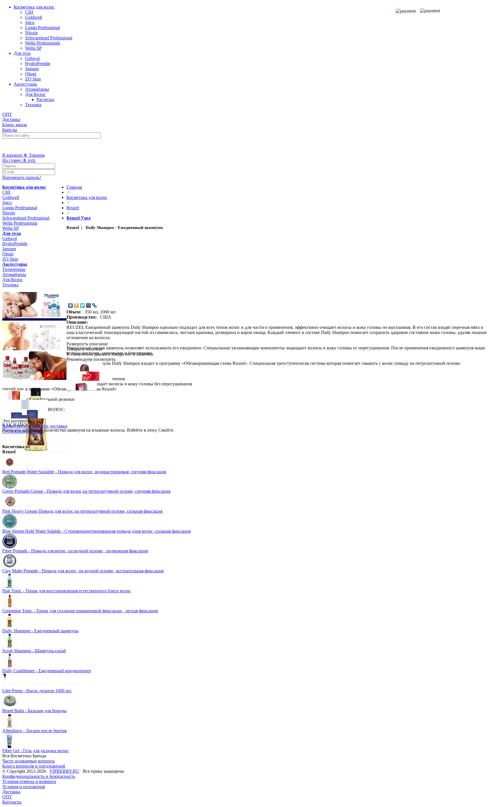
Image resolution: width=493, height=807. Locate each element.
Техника (33, 104)
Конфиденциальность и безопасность (38, 776)
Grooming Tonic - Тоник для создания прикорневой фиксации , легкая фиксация (80, 610)
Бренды (9, 129)
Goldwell (33, 17)
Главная (74, 187)
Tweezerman (13, 269)
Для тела (22, 53)
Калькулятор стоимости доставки (34, 426)
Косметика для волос (34, 7)
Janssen (32, 68)
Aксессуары (25, 84)
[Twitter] (83, 305)
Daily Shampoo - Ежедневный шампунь (40, 630)
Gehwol (32, 58)
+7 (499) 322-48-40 (25, 145)
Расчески (45, 99)
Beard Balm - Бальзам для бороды (34, 710)
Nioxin (31, 32)
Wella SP (33, 48)
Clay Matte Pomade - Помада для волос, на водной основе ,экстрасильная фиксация (82, 570)
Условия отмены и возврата (29, 781)
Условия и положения (23, 786)
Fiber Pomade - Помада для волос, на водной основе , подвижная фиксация (75, 550)
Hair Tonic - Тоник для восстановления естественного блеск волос (66, 590)
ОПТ (7, 114)
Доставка (11, 119)
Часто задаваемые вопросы (28, 760)
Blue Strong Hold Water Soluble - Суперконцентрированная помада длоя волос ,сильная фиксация (96, 531)
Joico (30, 22)
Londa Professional (42, 27)
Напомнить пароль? (21, 177)
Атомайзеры (37, 89)
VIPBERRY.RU (64, 771)
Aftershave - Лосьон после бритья (34, 730)
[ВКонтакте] (71, 305)
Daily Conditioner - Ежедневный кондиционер (46, 670)
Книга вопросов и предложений (33, 766)
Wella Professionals (42, 43)
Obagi (30, 73)
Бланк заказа (14, 124)
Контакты (11, 802)
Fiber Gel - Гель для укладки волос (35, 750)
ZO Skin (33, 79)
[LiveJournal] (95, 305)
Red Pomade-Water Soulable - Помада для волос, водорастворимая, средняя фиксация (84, 471)
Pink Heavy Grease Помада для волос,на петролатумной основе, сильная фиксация (82, 511)
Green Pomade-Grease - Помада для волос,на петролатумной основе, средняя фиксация (86, 491)
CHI (29, 12)
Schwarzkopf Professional (48, 37)
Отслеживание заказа (23, 431)
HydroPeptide (37, 63)
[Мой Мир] (89, 305)
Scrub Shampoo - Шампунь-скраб (34, 650)
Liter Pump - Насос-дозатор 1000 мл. (37, 690)
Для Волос (35, 94)
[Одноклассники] (77, 305)
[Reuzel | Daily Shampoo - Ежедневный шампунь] (36, 452)
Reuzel (72, 207)
